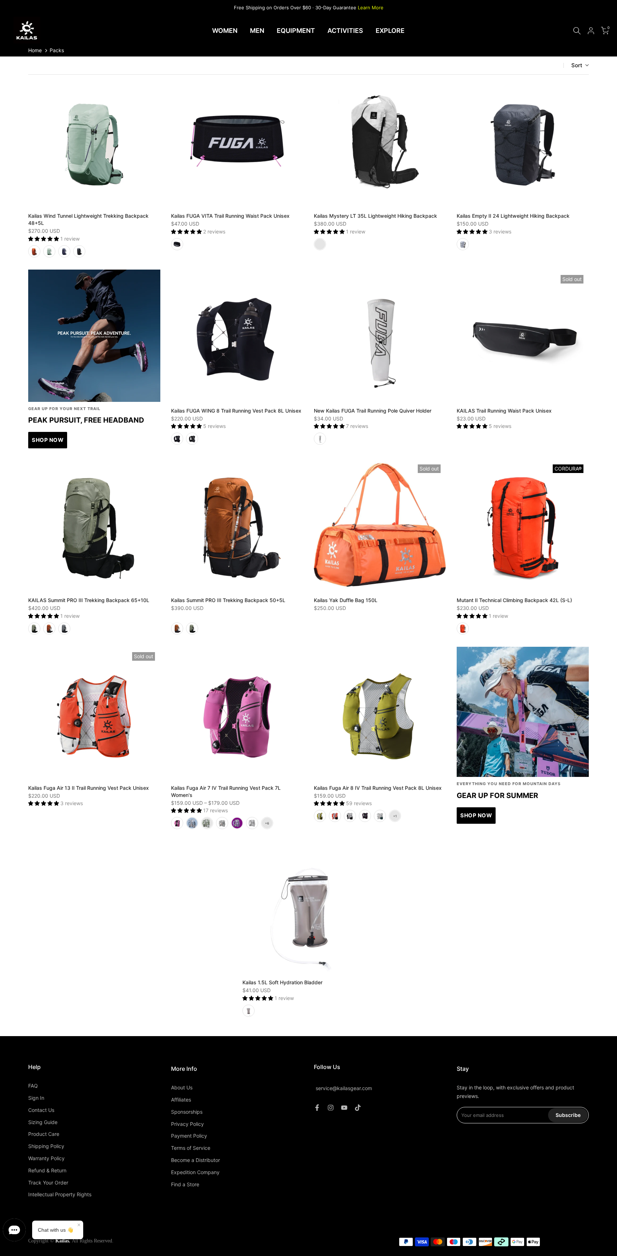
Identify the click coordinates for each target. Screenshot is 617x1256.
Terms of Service (190, 1148)
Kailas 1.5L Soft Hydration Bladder (282, 982)
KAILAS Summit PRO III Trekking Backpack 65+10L (88, 600)
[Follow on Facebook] (317, 1107)
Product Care (43, 1134)
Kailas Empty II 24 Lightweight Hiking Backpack (513, 216)
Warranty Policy (46, 1158)
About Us (181, 1087)
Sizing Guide (42, 1122)
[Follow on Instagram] (330, 1107)
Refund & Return (47, 1170)
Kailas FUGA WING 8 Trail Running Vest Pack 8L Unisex (236, 411)
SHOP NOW (48, 440)
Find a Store (185, 1184)
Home (35, 50)
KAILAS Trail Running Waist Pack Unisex (504, 411)
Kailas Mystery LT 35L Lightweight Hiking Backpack (375, 216)
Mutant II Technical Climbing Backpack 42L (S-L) (514, 600)
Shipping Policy (46, 1146)
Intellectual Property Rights (59, 1194)
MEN (257, 30)
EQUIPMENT (296, 30)
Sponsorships (186, 1112)
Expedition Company (195, 1172)
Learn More (370, 7)
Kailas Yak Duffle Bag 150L (345, 600)
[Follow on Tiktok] (358, 1107)
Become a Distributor (195, 1160)
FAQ (33, 1086)
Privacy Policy (187, 1124)
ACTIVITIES (345, 30)
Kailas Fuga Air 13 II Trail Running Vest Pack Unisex (88, 788)
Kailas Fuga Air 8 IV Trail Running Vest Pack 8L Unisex (378, 788)
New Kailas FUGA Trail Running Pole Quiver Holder (372, 411)
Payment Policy (189, 1136)
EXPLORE (390, 30)
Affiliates (181, 1100)
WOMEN (224, 30)
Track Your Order (48, 1182)
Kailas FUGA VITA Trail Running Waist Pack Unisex (230, 216)
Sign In (36, 1098)
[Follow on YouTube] (344, 1107)
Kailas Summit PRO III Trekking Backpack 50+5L (228, 600)
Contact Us (41, 1110)
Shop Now (476, 815)
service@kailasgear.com (344, 1088)
